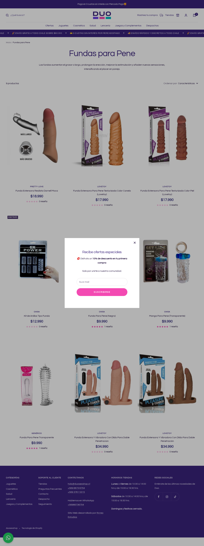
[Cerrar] (135, 243)
